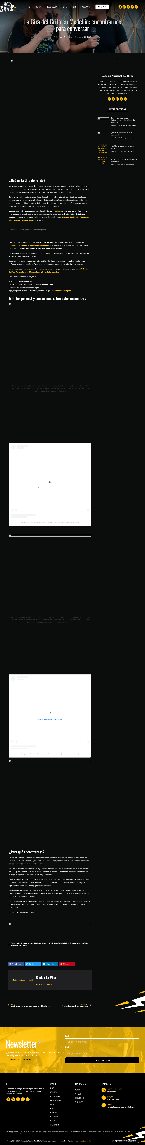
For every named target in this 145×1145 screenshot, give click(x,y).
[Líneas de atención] (104, 1090)
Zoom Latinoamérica (50, 272)
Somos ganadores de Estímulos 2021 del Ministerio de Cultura (123, 120)
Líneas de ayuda (85, 7)
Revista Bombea (22, 272)
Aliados (77, 1090)
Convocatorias (15, 943)
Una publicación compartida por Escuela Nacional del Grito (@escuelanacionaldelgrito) (50, 522)
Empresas (53, 1112)
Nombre (67, 1036)
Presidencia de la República (79, 943)
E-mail (109, 1104)
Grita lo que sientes (40, 943)
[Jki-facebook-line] (132, 7)
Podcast (66, 943)
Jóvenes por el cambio (18, 245)
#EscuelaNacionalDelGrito (18, 1059)
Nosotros (38, 7)
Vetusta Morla (27, 220)
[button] (16, 964)
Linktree (109, 1096)
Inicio (29, 7)
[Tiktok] (120, 7)
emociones (29, 943)
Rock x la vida (55, 1096)
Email (67, 1047)
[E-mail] (104, 1105)
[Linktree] (104, 1097)
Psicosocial (14, 945)
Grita (65, 7)
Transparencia (55, 1125)
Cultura (23, 943)
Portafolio (54, 1116)
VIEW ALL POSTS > (44, 984)
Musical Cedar (35, 272)
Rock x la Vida (52, 7)
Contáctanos (79, 1098)
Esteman (65, 217)
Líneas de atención (114, 1088)
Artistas (78, 1094)
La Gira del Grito (52, 943)
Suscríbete (79, 1102)
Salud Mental (23, 945)
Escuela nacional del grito (61, 291)
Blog (74, 7)
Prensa (52, 1120)
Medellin (61, 943)
